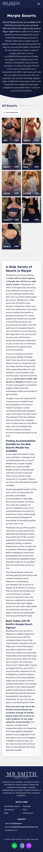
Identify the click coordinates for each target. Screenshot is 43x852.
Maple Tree (26, 426)
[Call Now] (21, 846)
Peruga (9, 398)
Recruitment (9, 810)
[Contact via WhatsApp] (14, 846)
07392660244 (16, 823)
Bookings (27, 806)
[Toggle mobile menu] (38, 3)
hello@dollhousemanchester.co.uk (24, 827)
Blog (6, 813)
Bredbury (10, 469)
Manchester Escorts (12, 806)
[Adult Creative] (11, 4)
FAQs (25, 810)
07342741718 (13, 56)
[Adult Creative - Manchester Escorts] (21, 775)
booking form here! (25, 702)
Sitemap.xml (28, 813)
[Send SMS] (29, 846)
